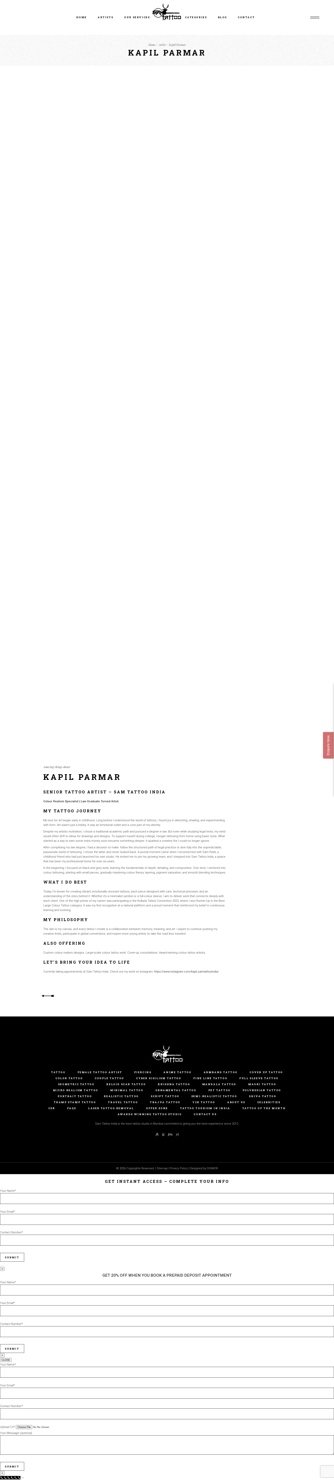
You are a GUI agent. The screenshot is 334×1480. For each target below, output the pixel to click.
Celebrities (268, 1102)
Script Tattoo (165, 1096)
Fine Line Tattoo (210, 1078)
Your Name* (8, 1191)
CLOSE (6, 1360)
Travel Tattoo (123, 1102)
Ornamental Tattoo (175, 1090)
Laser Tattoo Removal (111, 1108)
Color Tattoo (69, 1078)
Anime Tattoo (177, 1072)
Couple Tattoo (109, 1078)
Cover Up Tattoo (266, 1072)
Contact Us (205, 1114)
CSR (51, 1108)
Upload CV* (8, 1427)
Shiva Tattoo (262, 1096)
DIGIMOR (212, 1168)
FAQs (71, 1108)
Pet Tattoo (219, 1090)
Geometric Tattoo (76, 1084)
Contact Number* (11, 1232)
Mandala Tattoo (219, 1084)
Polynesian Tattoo (262, 1090)
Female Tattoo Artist (100, 1072)
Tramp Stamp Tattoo (75, 1102)
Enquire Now (328, 745)
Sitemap (162, 1168)
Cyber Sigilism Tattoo (158, 1078)
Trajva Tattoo (165, 1102)
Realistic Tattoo (121, 1096)
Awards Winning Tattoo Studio (150, 1114)
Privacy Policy (179, 1168)
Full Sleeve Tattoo (259, 1078)
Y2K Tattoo (203, 1102)
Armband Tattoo (221, 1072)
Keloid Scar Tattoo (126, 1084)
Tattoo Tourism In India (205, 1108)
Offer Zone (157, 1108)
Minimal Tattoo (126, 1090)
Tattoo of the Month (264, 1108)
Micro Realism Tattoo (75, 1090)
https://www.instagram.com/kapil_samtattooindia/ (186, 971)
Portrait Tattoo (75, 1096)
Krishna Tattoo (174, 1084)
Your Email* (7, 1211)
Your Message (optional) (16, 1433)
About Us (236, 1102)
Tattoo (58, 1072)
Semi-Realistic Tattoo (214, 1096)
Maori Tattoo (262, 1084)
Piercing (143, 1072)
